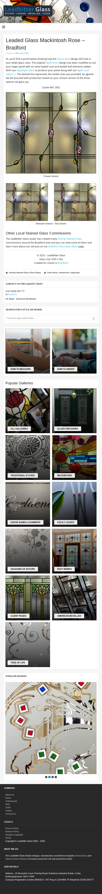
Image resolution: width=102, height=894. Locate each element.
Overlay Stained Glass (70, 238)
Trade (8, 807)
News (8, 798)
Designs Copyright (14, 835)
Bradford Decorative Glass (63, 246)
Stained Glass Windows (16, 859)
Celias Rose (52, 272)
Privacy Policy (12, 828)
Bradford (63, 262)
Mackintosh (52, 62)
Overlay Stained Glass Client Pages (25, 272)
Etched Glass (81, 856)
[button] (51, 728)
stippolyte (75, 272)
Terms (8, 838)
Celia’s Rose (63, 58)
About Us (9, 795)
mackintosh (64, 272)
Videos (8, 811)
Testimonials (11, 801)
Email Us (12, 294)
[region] (51, 730)
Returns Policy (12, 831)
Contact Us (10, 814)
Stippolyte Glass (25, 70)
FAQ (7, 804)
